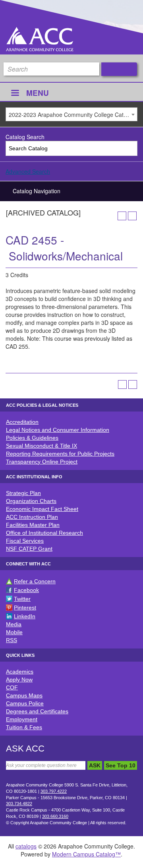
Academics (19, 671)
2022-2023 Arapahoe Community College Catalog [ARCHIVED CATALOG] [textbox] (73, 114)
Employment (21, 719)
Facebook (26, 590)
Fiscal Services (25, 541)
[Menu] (14, 94)
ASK (94, 765)
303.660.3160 (55, 816)
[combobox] (71, 114)
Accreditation (22, 422)
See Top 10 (120, 765)
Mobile (14, 632)
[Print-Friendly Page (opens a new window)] (122, 216)
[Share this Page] (111, 216)
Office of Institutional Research (44, 533)
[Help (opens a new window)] (132, 216)
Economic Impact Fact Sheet (42, 509)
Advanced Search (28, 171)
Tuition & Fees (24, 727)
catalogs (26, 846)
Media (13, 624)
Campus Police (25, 703)
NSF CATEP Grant (29, 549)
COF (12, 687)
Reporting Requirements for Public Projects (60, 453)
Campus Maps (24, 695)
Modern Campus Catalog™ (86, 854)
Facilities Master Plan (33, 525)
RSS (11, 640)
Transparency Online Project (41, 461)
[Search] (130, 148)
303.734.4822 (19, 803)
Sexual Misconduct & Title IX (41, 446)
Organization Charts (31, 501)
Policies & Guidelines (32, 438)
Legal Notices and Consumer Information (57, 430)
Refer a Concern (35, 581)
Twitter (22, 599)
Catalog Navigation (36, 191)
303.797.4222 (54, 791)
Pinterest (25, 607)
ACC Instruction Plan (32, 517)
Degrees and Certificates (37, 711)
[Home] (39, 39)
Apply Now (19, 679)
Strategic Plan (23, 493)
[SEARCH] (119, 69)
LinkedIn (24, 616)
